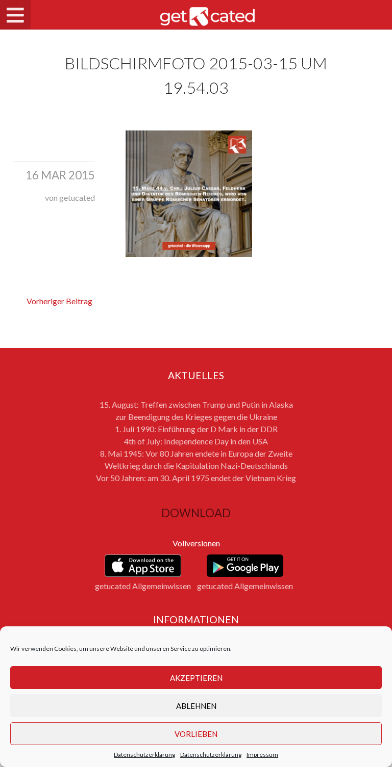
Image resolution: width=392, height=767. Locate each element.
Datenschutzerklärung (144, 754)
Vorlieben (196, 733)
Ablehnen (196, 705)
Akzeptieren (196, 677)
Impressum (262, 754)
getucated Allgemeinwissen (143, 586)
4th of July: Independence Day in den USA (196, 441)
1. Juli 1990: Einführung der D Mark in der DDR (196, 429)
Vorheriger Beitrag (59, 301)
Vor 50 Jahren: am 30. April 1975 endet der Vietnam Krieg (196, 478)
